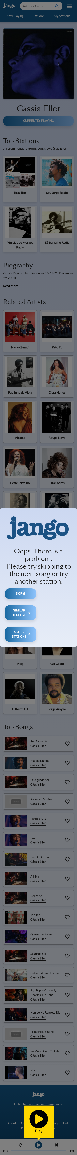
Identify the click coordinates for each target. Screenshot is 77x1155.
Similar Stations (19, 612)
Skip (19, 593)
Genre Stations (19, 634)
